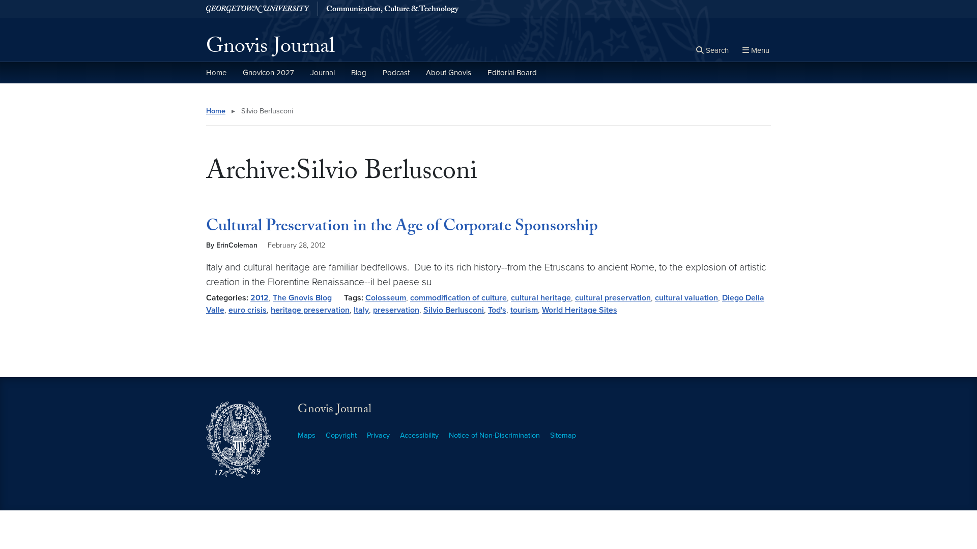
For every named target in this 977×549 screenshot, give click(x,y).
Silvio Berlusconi (453, 310)
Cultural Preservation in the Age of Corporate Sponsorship (402, 227)
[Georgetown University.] (257, 9)
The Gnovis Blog (302, 298)
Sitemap (563, 435)
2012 (259, 298)
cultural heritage (541, 298)
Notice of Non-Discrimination (494, 435)
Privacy (378, 435)
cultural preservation (613, 298)
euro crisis (247, 310)
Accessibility (419, 435)
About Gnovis (448, 72)
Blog (358, 72)
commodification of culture (458, 298)
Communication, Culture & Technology (392, 10)
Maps (306, 435)
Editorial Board (512, 72)
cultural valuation (686, 298)
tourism (524, 310)
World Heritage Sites (579, 310)
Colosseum (385, 298)
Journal (322, 72)
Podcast (396, 72)
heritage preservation (310, 310)
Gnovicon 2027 (268, 72)
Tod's (497, 310)
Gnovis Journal (270, 49)
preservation (396, 310)
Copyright (341, 435)
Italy (361, 310)
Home (216, 72)
